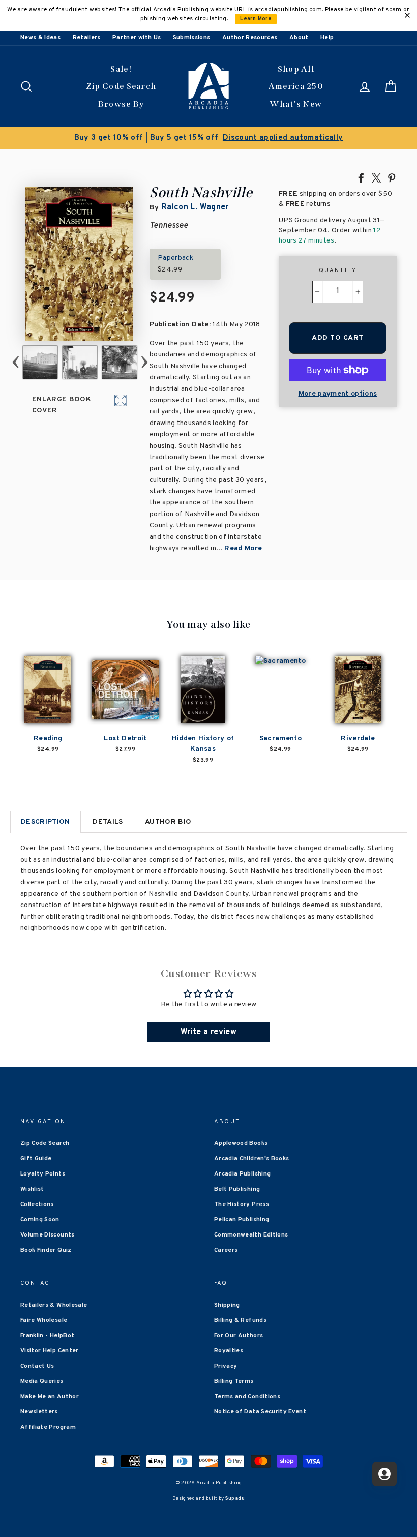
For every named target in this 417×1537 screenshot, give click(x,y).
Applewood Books (240, 1143)
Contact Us (37, 1366)
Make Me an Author (49, 1397)
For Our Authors (238, 1336)
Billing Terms (234, 1381)
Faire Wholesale (43, 1320)
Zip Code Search (121, 86)
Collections (37, 1204)
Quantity (338, 270)
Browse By (121, 104)
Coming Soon (39, 1220)
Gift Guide (36, 1159)
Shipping (227, 1305)
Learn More (256, 19)
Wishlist (32, 1189)
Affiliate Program (48, 1427)
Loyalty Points (42, 1174)
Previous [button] (15, 362)
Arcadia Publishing (242, 1174)
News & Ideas (40, 38)
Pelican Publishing (241, 1220)
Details (108, 822)
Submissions (192, 38)
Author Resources (250, 38)
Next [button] (144, 362)
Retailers (87, 38)
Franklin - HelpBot (47, 1336)
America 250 (296, 86)
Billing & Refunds (240, 1320)
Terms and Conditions (247, 1397)
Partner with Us (136, 38)
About (299, 38)
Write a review (208, 1032)
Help (327, 38)
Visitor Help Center (49, 1351)
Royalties (228, 1351)
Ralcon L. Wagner (195, 207)
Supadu (235, 1498)
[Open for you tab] (384, 1474)
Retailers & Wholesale (53, 1305)
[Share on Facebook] (361, 177)
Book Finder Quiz (46, 1250)
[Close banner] (407, 15)
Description (45, 822)
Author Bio (168, 822)
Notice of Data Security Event (260, 1412)
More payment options (338, 393)
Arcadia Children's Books (251, 1159)
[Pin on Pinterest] (391, 177)
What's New (296, 104)
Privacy (225, 1366)
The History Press (241, 1204)
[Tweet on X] (376, 177)
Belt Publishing (237, 1189)
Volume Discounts (47, 1235)
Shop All (296, 69)
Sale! (121, 69)
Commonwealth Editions (251, 1235)
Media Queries (42, 1381)
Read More (243, 548)
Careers (225, 1250)
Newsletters (39, 1412)
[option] (208, 138)
